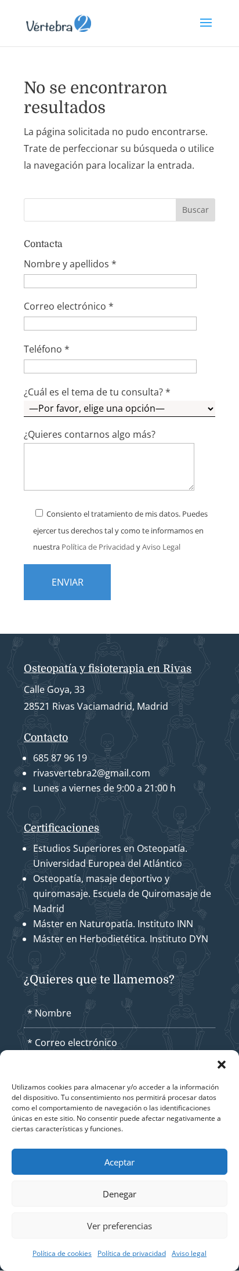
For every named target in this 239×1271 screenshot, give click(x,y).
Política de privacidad (131, 1253)
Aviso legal (189, 1253)
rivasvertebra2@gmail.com (91, 773)
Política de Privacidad (98, 547)
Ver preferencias (119, 1226)
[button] (221, 1064)
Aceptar (119, 1162)
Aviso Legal (161, 547)
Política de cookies (62, 1253)
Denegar (119, 1194)
